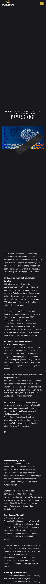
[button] (42, 3)
